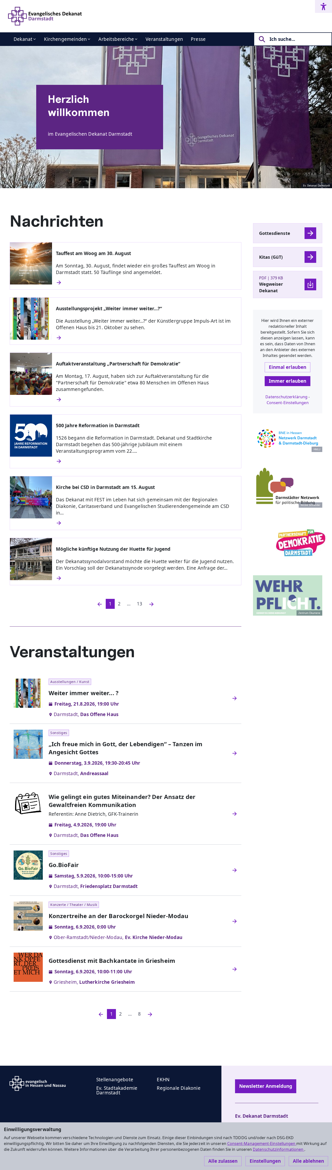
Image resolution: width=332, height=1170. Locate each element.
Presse (198, 39)
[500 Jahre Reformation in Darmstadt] (146, 461)
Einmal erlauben (287, 367)
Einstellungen (265, 1161)
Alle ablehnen (308, 1161)
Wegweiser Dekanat (271, 287)
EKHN (163, 1079)
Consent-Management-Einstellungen (262, 1143)
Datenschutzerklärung (286, 396)
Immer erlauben (287, 381)
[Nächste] (151, 604)
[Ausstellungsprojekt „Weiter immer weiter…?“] (146, 338)
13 (139, 604)
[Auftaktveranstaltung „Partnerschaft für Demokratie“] (146, 399)
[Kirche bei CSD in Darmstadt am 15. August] (146, 523)
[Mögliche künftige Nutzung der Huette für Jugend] (146, 578)
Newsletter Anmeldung (265, 1086)
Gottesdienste (274, 233)
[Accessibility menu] (323, 6)
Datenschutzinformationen (278, 1149)
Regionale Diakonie (178, 1088)
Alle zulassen (222, 1161)
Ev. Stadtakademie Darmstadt (116, 1090)
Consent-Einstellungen (288, 402)
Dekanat (23, 39)
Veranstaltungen (164, 39)
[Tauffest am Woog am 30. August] (146, 282)
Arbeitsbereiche (116, 39)
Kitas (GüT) (271, 257)
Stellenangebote (114, 1079)
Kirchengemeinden (65, 39)
